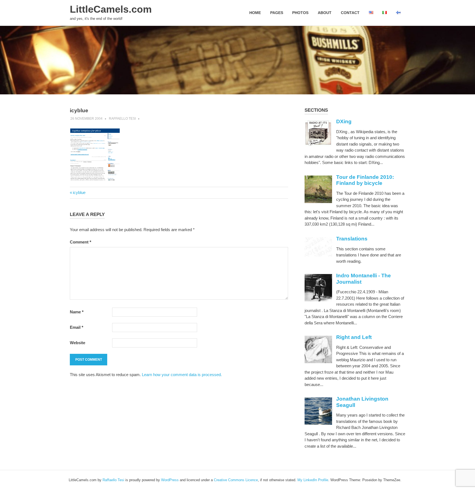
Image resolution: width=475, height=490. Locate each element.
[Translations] (318, 255)
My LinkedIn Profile (312, 480)
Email (76, 327)
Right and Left (354, 337)
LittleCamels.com (111, 9)
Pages (276, 12)
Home (255, 12)
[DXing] (318, 145)
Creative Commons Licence (236, 480)
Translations (352, 239)
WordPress (170, 480)
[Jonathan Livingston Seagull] (318, 423)
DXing (344, 121)
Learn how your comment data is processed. (182, 374)
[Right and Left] (318, 361)
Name (77, 312)
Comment (80, 242)
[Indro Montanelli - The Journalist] (318, 300)
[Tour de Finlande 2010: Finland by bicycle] (318, 201)
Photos (300, 12)
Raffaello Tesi (122, 119)
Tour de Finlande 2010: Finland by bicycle (365, 180)
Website (77, 342)
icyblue (79, 192)
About (325, 12)
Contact (350, 12)
